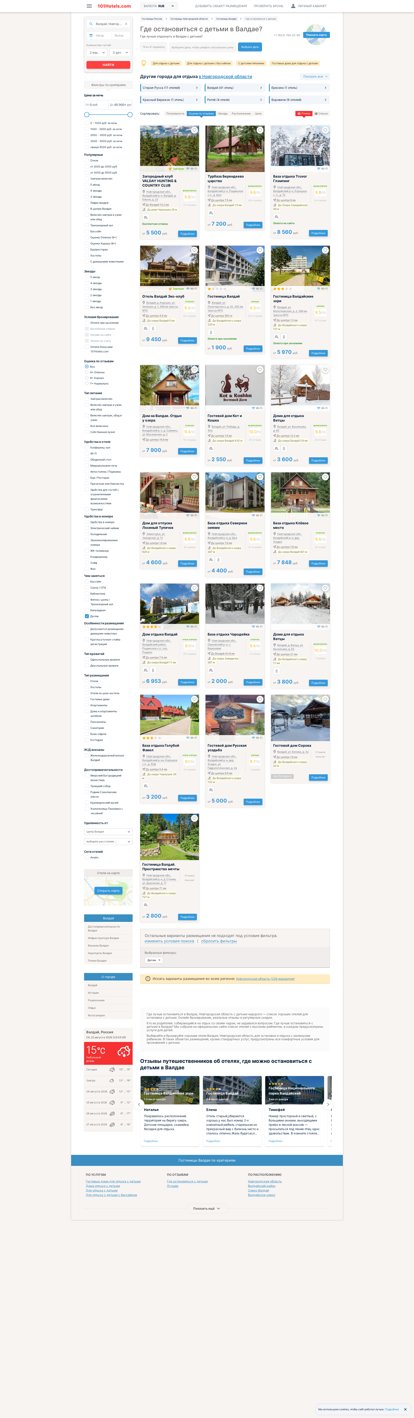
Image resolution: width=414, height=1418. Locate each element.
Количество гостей (98, 45)
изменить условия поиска (169, 941)
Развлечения (96, 1000)
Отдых (92, 1007)
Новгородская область (265, 1181)
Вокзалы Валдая (98, 945)
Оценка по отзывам (201, 113)
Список (323, 113)
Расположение (241, 113)
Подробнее (187, 233)
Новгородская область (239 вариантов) (265, 979)
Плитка (305, 113)
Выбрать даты (250, 46)
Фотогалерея (96, 1015)
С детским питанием (251, 63)
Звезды (222, 113)
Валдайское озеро (261, 1195)
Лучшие (172, 1186)
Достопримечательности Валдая (104, 928)
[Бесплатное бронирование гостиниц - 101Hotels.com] (114, 6)
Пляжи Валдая (97, 960)
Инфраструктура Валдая (103, 938)
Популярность (175, 113)
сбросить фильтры (219, 941)
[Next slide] (328, 1104)
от (155, 233)
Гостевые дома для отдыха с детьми (295, 63)
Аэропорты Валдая (100, 953)
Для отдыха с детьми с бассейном (209, 63)
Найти (108, 65)
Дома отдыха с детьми (103, 1186)
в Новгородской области (225, 76)
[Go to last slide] (139, 1104)
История (93, 992)
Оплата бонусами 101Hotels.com (101, 349)
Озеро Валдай (258, 1190)
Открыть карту (108, 890)
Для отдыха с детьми (166, 63)
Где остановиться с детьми (187, 1181)
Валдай (92, 985)
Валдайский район (261, 1186)
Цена (258, 113)
